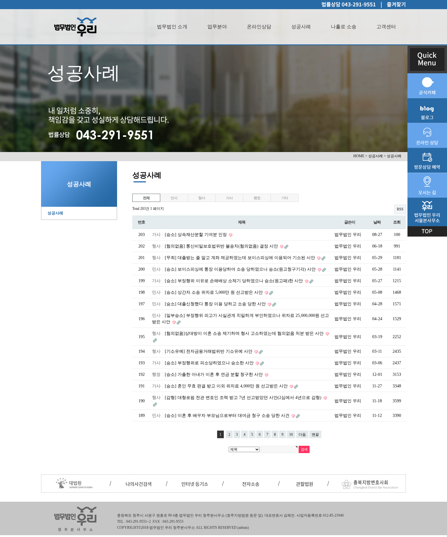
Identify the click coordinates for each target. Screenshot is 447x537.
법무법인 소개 (172, 26)
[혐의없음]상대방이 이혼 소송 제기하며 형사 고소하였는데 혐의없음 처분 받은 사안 (245, 333)
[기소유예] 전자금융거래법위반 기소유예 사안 (209, 351)
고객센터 (386, 26)
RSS (400, 209)
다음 (302, 434)
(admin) (243, 527)
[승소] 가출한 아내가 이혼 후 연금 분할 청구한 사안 (214, 374)
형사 (201, 198)
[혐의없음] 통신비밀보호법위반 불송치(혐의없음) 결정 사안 (222, 246)
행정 (257, 198)
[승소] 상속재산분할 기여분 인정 (196, 234)
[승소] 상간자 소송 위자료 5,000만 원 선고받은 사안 (214, 292)
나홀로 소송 (343, 26)
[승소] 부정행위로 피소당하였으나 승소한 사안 (210, 363)
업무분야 (217, 26)
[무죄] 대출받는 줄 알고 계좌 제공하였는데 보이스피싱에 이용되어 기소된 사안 (240, 257)
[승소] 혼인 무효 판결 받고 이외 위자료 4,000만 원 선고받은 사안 (227, 386)
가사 (229, 198)
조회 (396, 222)
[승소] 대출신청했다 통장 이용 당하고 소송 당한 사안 (216, 304)
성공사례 (301, 26)
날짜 (376, 222)
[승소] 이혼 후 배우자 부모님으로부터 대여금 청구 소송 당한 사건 (228, 415)
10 (291, 434)
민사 (174, 198)
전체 (146, 198)
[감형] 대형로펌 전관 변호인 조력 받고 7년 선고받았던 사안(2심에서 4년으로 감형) (244, 397)
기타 (284, 198)
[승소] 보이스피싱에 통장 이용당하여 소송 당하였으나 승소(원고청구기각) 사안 (241, 269)
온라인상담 (259, 26)
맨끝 (315, 434)
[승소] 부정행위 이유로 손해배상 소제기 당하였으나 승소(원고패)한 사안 (234, 281)
